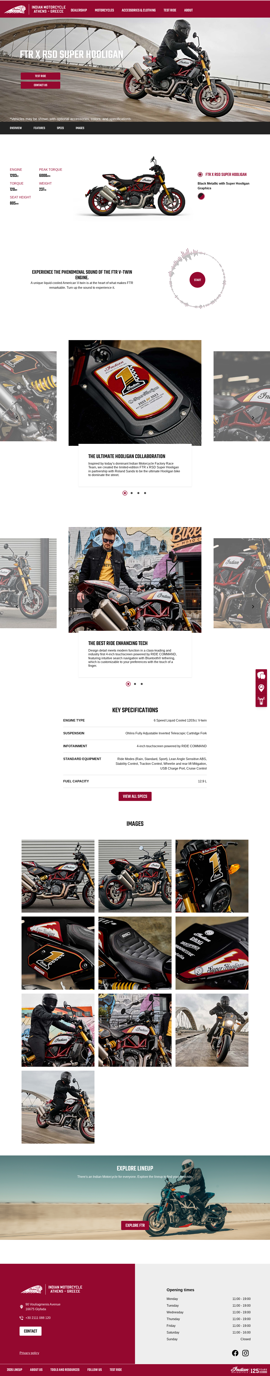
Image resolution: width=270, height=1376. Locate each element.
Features (39, 128)
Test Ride (40, 76)
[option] (135, 414)
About (188, 10)
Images (80, 128)
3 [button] (138, 493)
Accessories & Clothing (139, 10)
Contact (30, 1331)
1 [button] (125, 493)
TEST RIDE (170, 10)
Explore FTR (135, 1225)
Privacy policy (29, 1353)
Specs (60, 128)
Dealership (79, 10)
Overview (16, 128)
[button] (17, 418)
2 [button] (131, 493)
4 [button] (145, 493)
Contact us (40, 85)
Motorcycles (104, 10)
